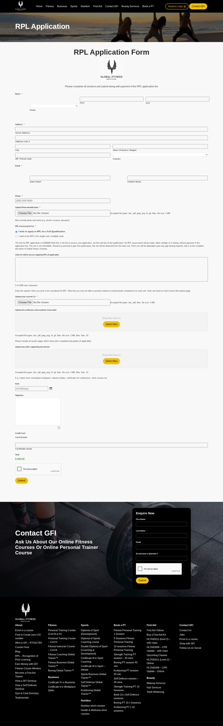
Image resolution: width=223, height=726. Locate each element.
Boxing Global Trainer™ (61, 670)
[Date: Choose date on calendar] (50, 388)
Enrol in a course (24, 630)
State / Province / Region (125, 150)
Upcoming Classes (157, 655)
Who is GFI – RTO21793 (28, 642)
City (17, 150)
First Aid (97, 6)
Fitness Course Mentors (28, 668)
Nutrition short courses (93, 705)
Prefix (33, 110)
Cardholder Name (23, 449)
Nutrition (85, 6)
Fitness (50, 6)
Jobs (182, 634)
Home (39, 6)
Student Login (176, 6)
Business (62, 6)
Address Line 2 (22, 142)
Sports (73, 6)
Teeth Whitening (155, 692)
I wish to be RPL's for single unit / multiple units (41, 236)
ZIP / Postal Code (23, 159)
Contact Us (185, 630)
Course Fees (22, 647)
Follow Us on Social (190, 648)
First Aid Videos (155, 630)
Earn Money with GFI (26, 664)
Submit (21, 480)
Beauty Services (130, 6)
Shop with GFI (187, 643)
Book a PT (148, 6)
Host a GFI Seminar (25, 681)
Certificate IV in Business (61, 682)
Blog (17, 651)
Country (117, 159)
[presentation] (159, 569)
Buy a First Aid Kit (156, 634)
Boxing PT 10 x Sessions (127, 702)
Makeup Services (156, 683)
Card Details (21, 437)
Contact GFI (111, 6)
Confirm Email (134, 182)
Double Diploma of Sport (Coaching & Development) (94, 650)
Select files (111, 324)
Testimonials (22, 697)
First (82, 103)
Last (148, 103)
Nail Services (154, 687)
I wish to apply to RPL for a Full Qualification (42, 231)
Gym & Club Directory (27, 693)
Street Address (22, 133)
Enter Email (35, 182)
